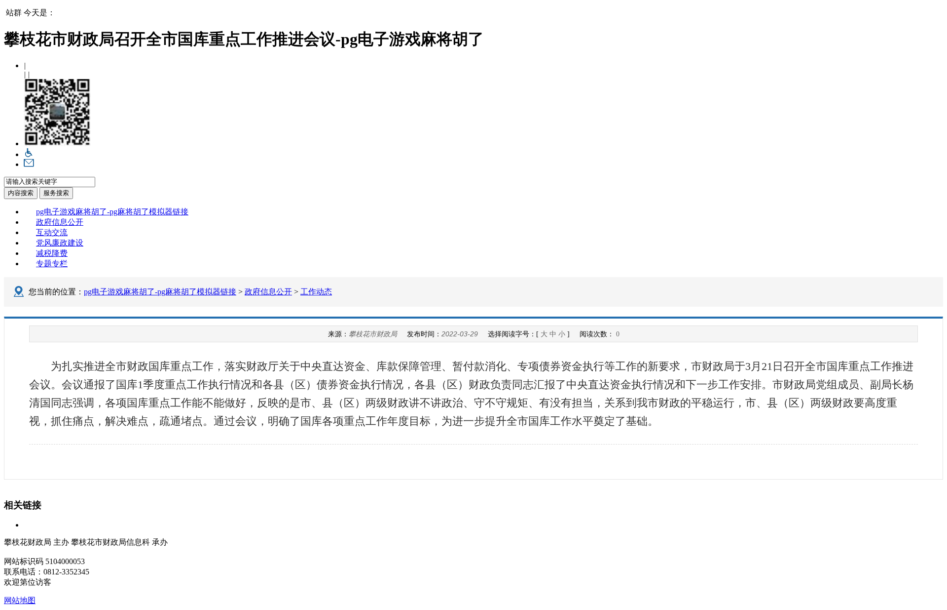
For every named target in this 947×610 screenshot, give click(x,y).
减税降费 (52, 253)
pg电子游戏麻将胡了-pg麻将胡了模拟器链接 (112, 211)
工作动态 (316, 291)
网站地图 (20, 600)
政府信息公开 (59, 222)
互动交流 (52, 232)
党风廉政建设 (59, 243)
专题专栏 (52, 263)
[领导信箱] (29, 164)
